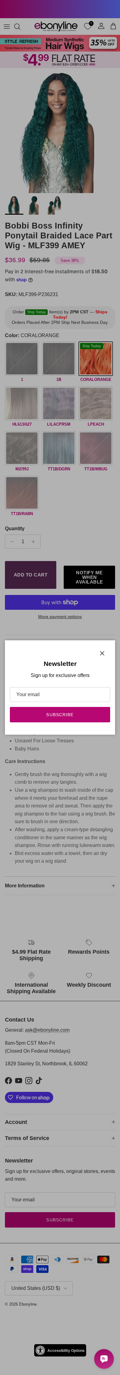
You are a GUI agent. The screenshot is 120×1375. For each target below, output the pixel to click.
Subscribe (60, 714)
